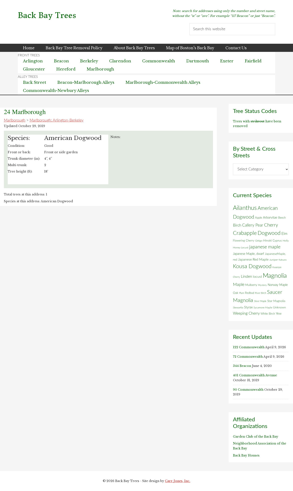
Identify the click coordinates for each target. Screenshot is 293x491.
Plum (241, 293)
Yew (278, 313)
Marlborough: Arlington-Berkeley (56, 120)
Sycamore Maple (263, 307)
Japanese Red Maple (253, 259)
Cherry (271, 225)
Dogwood (269, 233)
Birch (237, 225)
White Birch (268, 313)
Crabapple (245, 233)
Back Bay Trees (47, 15)
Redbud (249, 292)
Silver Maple (260, 301)
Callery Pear (252, 225)
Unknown (279, 307)
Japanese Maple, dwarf (248, 253)
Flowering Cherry (243, 240)
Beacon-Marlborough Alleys (85, 82)
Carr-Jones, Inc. (177, 481)
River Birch (260, 293)
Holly (286, 240)
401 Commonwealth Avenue (255, 375)
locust (257, 276)
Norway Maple (278, 285)
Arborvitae (270, 217)
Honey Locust (240, 247)
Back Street (34, 82)
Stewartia (238, 307)
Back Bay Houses (246, 455)
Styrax (248, 307)
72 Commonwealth (248, 357)
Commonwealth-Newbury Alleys (56, 90)
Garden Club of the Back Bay (255, 436)
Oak (235, 292)
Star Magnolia (276, 301)
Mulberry (251, 285)
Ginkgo (258, 241)
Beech (282, 217)
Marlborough (14, 120)
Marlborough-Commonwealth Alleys (162, 82)
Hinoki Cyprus (272, 240)
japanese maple (264, 247)
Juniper (273, 259)
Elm (284, 234)
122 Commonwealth (248, 347)
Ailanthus (245, 208)
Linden (246, 276)
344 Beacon (242, 366)
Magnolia (275, 276)
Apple (258, 217)
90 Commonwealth (248, 390)
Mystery (262, 285)
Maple (238, 284)
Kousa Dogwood (252, 266)
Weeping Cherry (246, 313)
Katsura (282, 260)
